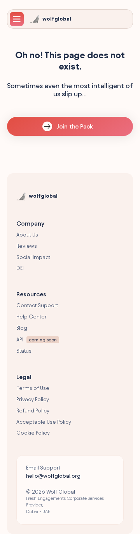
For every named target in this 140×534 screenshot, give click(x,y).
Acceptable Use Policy (43, 422)
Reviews (26, 246)
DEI (20, 268)
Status (24, 351)
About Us (27, 235)
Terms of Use (32, 388)
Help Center (31, 317)
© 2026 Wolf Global (65, 501)
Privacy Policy (32, 399)
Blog (21, 328)
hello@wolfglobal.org (53, 476)
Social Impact (33, 257)
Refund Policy (32, 411)
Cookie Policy (33, 433)
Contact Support (37, 305)
